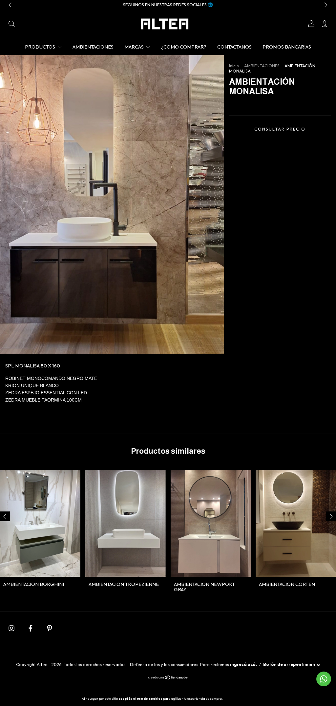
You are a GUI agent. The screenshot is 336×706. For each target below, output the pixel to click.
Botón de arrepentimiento (291, 664)
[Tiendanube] (168, 678)
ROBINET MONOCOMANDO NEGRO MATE (51, 378)
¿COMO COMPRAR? (183, 47)
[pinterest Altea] (49, 628)
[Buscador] (11, 24)
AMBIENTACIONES (93, 47)
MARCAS (134, 47)
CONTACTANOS (234, 47)
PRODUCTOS (40, 47)
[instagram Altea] (12, 628)
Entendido (241, 698)
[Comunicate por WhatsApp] (323, 679)
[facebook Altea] (31, 628)
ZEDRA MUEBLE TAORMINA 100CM (44, 400)
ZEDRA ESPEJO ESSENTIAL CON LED (46, 392)
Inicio (234, 65)
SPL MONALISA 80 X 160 (32, 366)
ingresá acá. (243, 664)
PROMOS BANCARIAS (286, 47)
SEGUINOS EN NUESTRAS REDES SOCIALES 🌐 (168, 4)
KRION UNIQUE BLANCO (33, 385)
